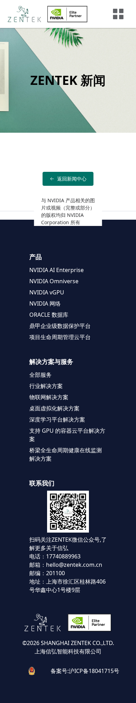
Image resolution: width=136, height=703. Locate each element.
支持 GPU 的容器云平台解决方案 (67, 435)
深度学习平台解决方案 (57, 419)
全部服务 (40, 375)
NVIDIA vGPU (46, 292)
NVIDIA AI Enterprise (56, 270)
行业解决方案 (46, 386)
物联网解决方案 (48, 397)
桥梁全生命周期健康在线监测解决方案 (65, 454)
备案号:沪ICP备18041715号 (85, 671)
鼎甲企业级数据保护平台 (60, 326)
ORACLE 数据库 (48, 314)
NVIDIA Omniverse (53, 281)
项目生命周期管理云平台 (60, 337)
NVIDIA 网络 (45, 303)
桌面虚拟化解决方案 (54, 408)
